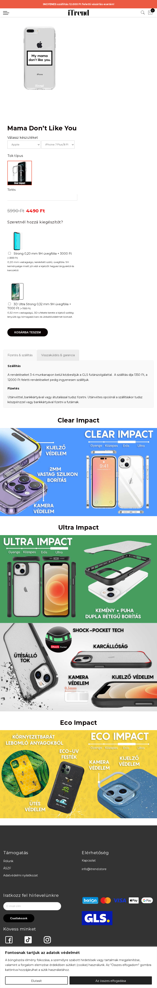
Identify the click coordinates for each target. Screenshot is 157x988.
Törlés (11, 190)
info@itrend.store (94, 869)
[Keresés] (143, 12)
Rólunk (8, 861)
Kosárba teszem (27, 332)
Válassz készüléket (22, 138)
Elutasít (36, 981)
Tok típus (15, 156)
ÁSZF (7, 868)
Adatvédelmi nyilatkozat (20, 875)
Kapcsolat (89, 860)
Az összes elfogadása (110, 981)
